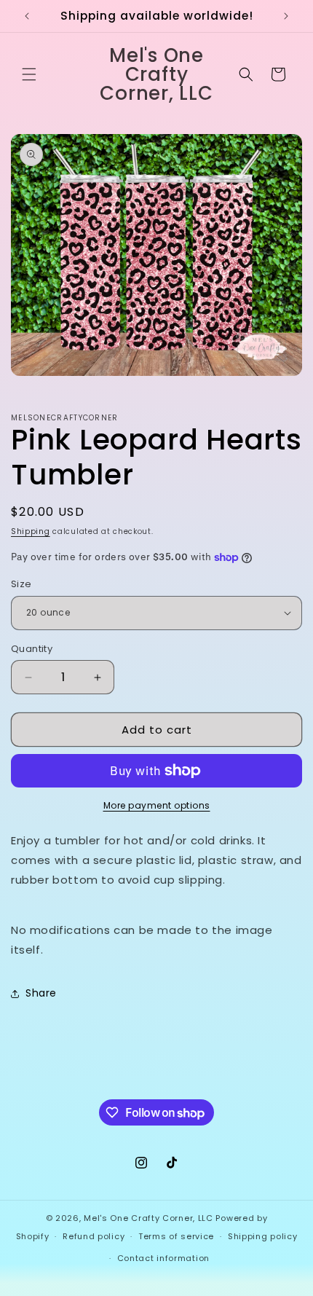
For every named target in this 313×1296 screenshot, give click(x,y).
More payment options (156, 805)
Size (21, 584)
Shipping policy (263, 1236)
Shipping (30, 531)
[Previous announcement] (27, 16)
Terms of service (176, 1236)
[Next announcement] (286, 16)
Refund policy (93, 1236)
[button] (29, 74)
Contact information (163, 1258)
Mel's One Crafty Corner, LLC (148, 1218)
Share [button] (41, 993)
